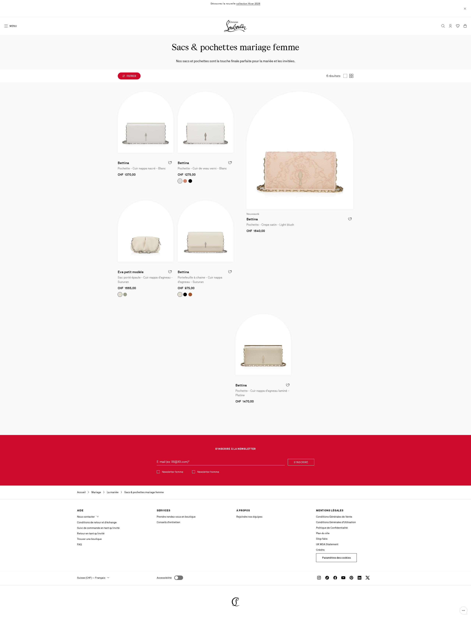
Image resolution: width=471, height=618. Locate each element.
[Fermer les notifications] (465, 8)
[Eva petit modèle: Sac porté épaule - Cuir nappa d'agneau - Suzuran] (145, 231)
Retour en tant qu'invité (91, 533)
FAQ (79, 544)
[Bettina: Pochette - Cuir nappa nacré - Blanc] (145, 122)
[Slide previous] (121, 122)
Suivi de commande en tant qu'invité (98, 527)
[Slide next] (170, 122)
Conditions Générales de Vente (334, 516)
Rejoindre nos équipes (249, 516)
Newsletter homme (208, 471)
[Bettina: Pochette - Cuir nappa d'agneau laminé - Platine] (263, 344)
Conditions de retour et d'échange (97, 522)
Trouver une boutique (89, 538)
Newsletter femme (172, 471)
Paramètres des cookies (336, 557)
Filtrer (131, 75)
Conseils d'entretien (168, 522)
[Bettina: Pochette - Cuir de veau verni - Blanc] (205, 122)
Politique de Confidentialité (332, 527)
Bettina (123, 163)
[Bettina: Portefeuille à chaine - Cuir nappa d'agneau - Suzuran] (205, 231)
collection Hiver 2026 (248, 3)
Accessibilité (164, 577)
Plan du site (323, 533)
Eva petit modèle (131, 272)
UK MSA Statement (327, 544)
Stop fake (321, 538)
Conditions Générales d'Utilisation (336, 522)
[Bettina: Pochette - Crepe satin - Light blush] (300, 150)
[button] (463, 610)
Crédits (320, 549)
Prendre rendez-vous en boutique (176, 516)
